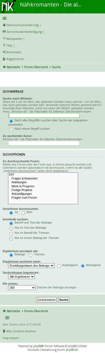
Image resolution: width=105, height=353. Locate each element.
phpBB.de (72, 350)
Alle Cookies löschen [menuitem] (21, 331)
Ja (16, 212)
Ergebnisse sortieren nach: (22, 261)
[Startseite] (9, 2)
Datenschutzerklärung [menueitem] (22, 25)
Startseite (13, 67)
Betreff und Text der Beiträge (33, 222)
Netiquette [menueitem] (14, 39)
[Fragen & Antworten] (43, 179)
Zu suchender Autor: (17, 135)
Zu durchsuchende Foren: (21, 161)
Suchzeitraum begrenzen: (21, 272)
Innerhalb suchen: (16, 219)
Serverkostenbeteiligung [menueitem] (24, 32)
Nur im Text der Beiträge (30, 227)
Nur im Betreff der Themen (31, 232)
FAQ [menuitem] (9, 45)
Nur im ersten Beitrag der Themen (36, 237)
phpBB (37, 346)
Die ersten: (10, 283)
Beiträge (19, 254)
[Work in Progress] (43, 186)
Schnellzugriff (51, 18)
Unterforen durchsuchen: (21, 208)
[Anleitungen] (43, 182)
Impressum (11, 338)
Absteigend (92, 265)
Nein (29, 212)
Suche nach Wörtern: (18, 98)
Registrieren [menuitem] (15, 59)
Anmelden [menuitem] (14, 52)
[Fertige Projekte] (43, 190)
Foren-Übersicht (36, 67)
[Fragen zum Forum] (43, 198)
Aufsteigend (70, 265)
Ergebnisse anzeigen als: (20, 251)
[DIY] (43, 175)
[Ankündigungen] (43, 194)
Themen (39, 254)
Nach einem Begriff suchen (32, 128)
